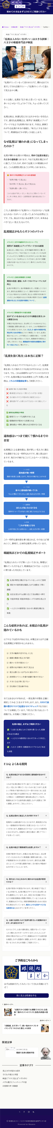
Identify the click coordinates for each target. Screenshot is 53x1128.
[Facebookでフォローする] (24, 1112)
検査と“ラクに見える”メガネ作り (16, 34)
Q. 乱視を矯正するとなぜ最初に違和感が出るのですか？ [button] (26, 776)
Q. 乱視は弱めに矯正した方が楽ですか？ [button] (26, 816)
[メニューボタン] (49, 4)
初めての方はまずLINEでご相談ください (26, 12)
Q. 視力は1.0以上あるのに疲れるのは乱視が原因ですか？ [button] (26, 880)
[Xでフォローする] (19, 1112)
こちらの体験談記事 (18, 381)
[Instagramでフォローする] (29, 1112)
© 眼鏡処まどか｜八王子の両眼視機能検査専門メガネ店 (26, 1121)
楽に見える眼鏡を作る (26, 995)
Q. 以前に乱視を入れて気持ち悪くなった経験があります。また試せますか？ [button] (26, 921)
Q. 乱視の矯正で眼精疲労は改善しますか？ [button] (26, 847)
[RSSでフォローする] (33, 1112)
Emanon (32, 1124)
